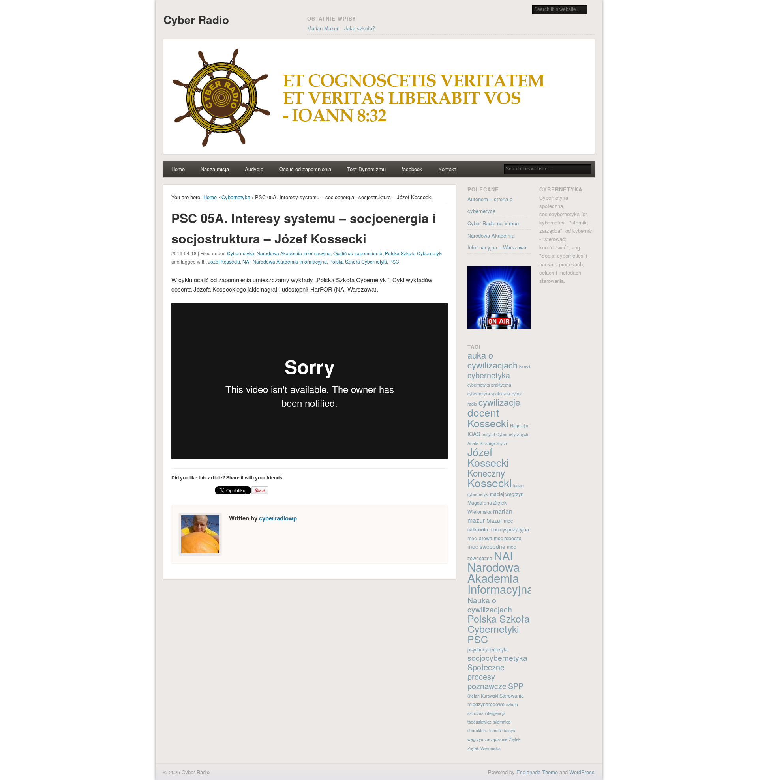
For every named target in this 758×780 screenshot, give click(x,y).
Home (178, 169)
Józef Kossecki (224, 261)
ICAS (473, 434)
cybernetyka (488, 375)
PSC (394, 261)
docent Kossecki (487, 417)
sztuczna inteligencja (486, 713)
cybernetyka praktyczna (489, 385)
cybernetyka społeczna (488, 394)
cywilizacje (499, 401)
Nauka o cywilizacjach (489, 605)
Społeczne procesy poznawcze (487, 676)
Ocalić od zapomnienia (305, 169)
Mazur (494, 520)
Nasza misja (215, 169)
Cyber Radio (196, 19)
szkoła (512, 704)
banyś (524, 367)
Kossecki (489, 482)
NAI (246, 261)
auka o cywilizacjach (492, 360)
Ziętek (514, 739)
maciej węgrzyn (506, 494)
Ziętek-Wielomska (484, 748)
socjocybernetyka (497, 657)
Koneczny (486, 472)
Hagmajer (519, 425)
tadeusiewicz (479, 722)
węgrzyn (475, 739)
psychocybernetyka (488, 649)
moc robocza (508, 538)
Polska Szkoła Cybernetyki (414, 253)
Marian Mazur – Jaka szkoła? (341, 28)
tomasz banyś (502, 730)
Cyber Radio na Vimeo (493, 223)
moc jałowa (479, 538)
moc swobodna (486, 546)
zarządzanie (496, 739)
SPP (515, 686)
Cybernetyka (235, 197)
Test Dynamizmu (366, 169)
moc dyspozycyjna (509, 529)
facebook (412, 169)
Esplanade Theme (537, 772)
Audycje (254, 169)
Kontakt (447, 169)
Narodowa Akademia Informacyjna (294, 253)
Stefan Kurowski (482, 696)
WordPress (582, 772)
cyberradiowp (278, 518)
